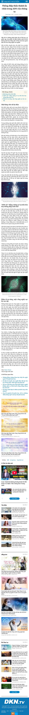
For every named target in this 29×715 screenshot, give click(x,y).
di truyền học (13, 460)
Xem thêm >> (25, 505)
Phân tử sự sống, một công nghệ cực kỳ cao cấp (14, 99)
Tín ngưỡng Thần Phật (5, 615)
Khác (13, 533)
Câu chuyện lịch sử (15, 675)
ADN (8, 460)
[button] (24, 92)
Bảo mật (21, 711)
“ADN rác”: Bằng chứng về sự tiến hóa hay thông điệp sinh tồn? (14, 96)
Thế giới (13, 648)
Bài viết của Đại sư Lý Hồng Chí (7, 416)
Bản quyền (3, 712)
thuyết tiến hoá (20, 460)
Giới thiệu (3, 711)
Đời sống (14, 665)
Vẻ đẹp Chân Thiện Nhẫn (6, 574)
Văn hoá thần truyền (16, 658)
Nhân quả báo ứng (15, 538)
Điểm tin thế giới (15, 512)
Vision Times (7, 370)
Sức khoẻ (14, 526)
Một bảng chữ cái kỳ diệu (9, 94)
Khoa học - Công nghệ (16, 518)
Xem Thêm (14, 498)
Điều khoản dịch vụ (14, 711)
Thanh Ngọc (8, 14)
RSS (8, 711)
